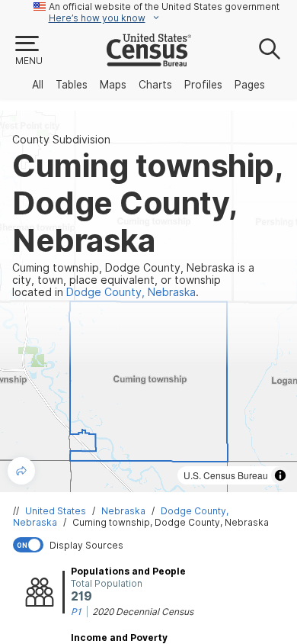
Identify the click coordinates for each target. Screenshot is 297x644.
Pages (250, 85)
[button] (28, 51)
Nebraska (123, 511)
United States (55, 511)
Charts (155, 85)
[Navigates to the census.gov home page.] (149, 60)
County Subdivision (61, 140)
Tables (72, 85)
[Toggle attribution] (280, 475)
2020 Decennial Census (142, 611)
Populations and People (128, 571)
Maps (113, 85)
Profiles (203, 85)
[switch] (151, 544)
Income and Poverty (119, 637)
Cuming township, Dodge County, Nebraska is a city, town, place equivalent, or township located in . (133, 280)
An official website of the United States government (164, 6)
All (37, 85)
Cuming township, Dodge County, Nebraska (170, 522)
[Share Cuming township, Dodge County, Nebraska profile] (21, 471)
